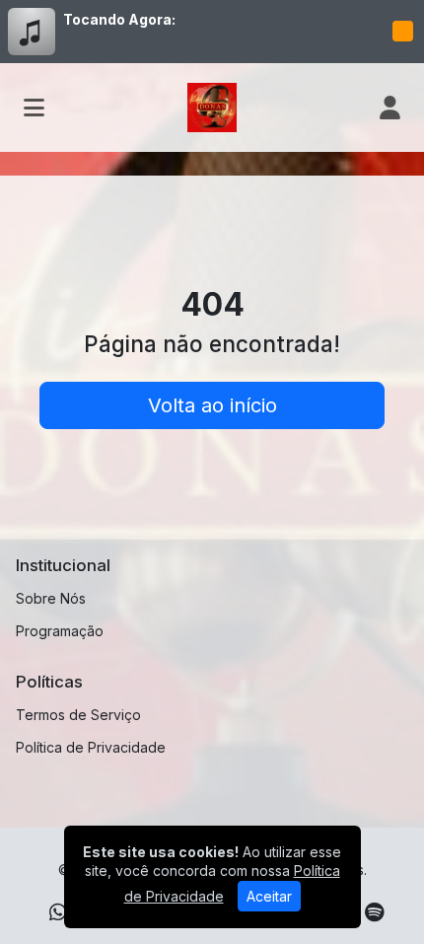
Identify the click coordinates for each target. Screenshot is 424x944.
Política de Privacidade (91, 747)
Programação (60, 630)
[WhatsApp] (58, 912)
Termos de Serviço (78, 714)
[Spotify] (374, 912)
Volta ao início (212, 405)
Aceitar (269, 896)
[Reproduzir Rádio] (402, 31)
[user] (390, 107)
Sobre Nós (51, 598)
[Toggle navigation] (34, 107)
